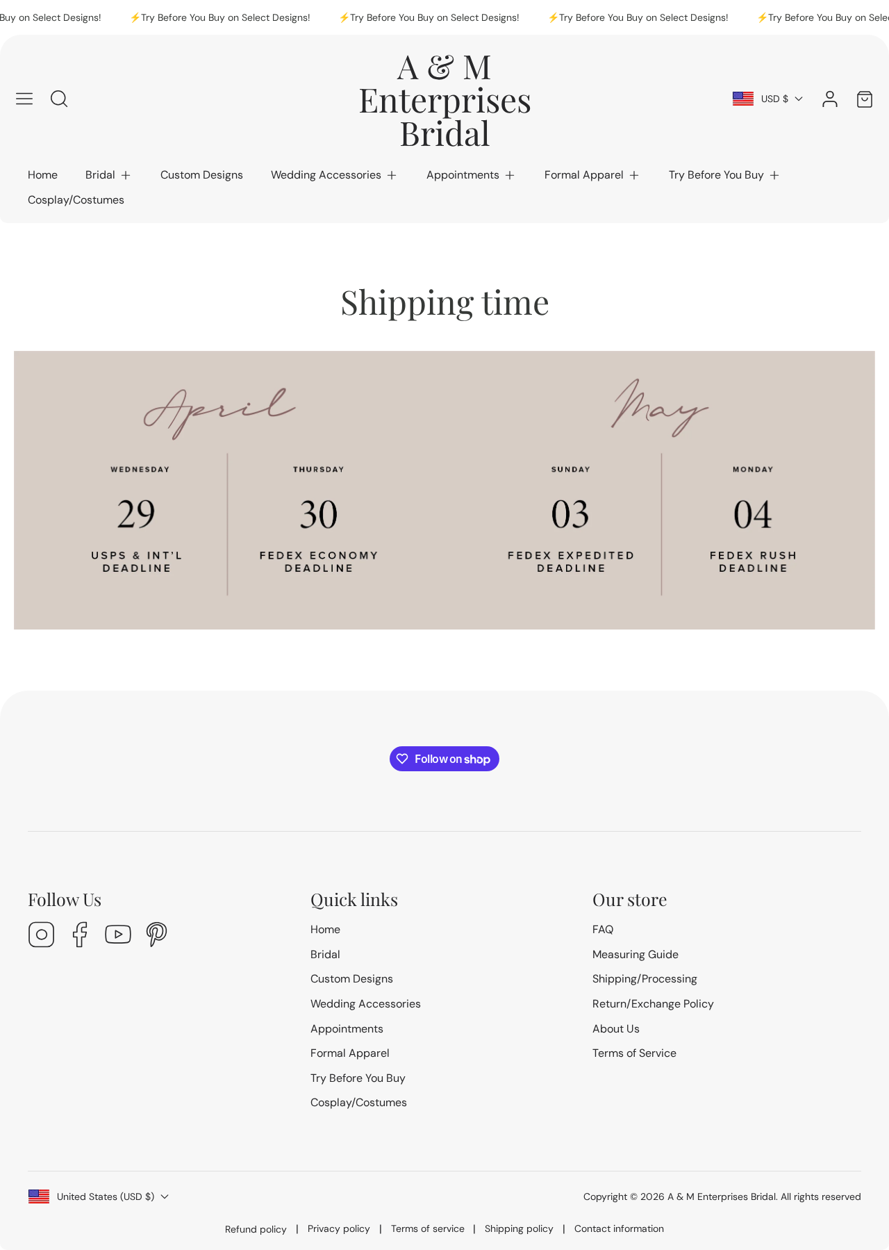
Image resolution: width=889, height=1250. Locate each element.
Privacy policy (339, 1228)
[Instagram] (42, 936)
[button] (109, 175)
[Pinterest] (156, 936)
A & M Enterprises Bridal (721, 1196)
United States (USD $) (105, 1196)
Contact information (619, 1228)
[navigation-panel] (24, 98)
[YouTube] (118, 936)
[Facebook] (80, 936)
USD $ (774, 98)
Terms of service (428, 1228)
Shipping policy (519, 1228)
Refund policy (256, 1229)
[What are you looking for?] (59, 98)
